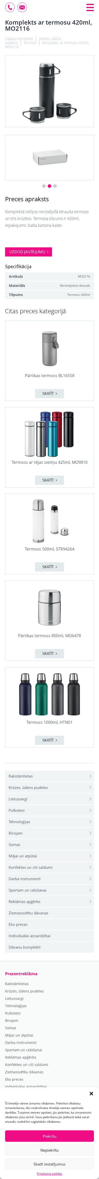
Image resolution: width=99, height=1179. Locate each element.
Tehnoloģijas (19, 821)
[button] (91, 1093)
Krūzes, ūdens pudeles (28, 787)
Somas (14, 844)
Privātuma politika (49, 1173)
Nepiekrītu (49, 1150)
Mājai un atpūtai (23, 855)
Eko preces (18, 924)
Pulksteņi (17, 810)
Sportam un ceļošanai (27, 890)
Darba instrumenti (25, 878)
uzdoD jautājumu (27, 251)
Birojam (16, 833)
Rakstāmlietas (21, 776)
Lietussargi (18, 798)
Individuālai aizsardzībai (30, 935)
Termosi (30, 42)
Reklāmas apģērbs (24, 901)
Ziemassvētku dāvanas (28, 912)
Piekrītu (49, 1136)
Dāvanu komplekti (25, 947)
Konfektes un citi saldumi (31, 867)
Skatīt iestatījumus (49, 1164)
